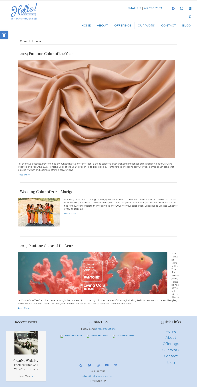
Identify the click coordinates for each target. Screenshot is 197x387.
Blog (186, 25)
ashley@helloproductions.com (98, 376)
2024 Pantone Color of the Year (46, 53)
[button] (4, 35)
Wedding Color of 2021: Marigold (48, 191)
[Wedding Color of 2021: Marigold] (39, 212)
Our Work (146, 25)
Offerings (122, 25)
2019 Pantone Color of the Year (46, 245)
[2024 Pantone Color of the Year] (96, 109)
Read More (24, 174)
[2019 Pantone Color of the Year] (93, 272)
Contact (168, 25)
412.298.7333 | (153, 8)
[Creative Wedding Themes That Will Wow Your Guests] (26, 342)
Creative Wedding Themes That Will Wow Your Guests (25, 364)
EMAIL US (134, 8)
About (102, 25)
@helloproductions (105, 329)
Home (86, 25)
